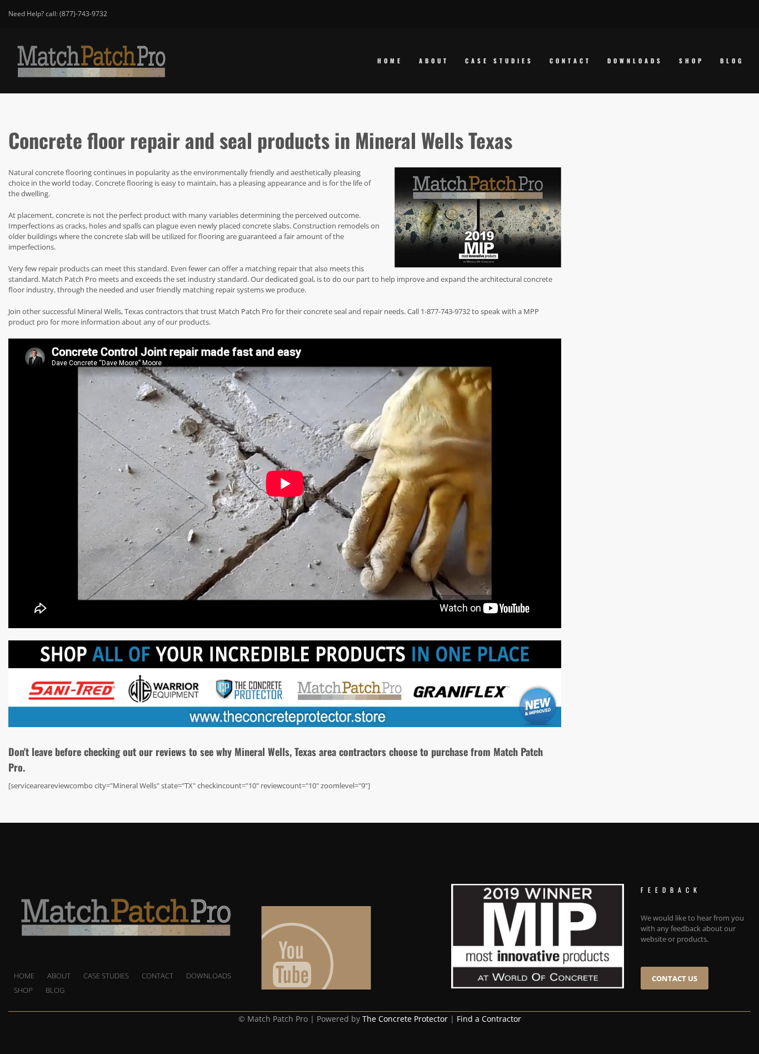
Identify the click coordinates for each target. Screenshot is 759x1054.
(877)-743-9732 (83, 13)
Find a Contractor (489, 1018)
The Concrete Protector (405, 1018)
